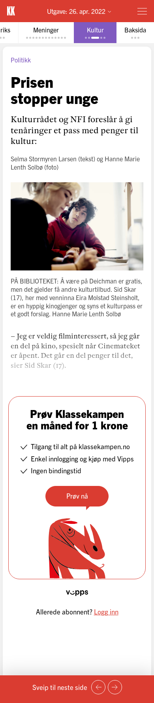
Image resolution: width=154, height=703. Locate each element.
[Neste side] (115, 687)
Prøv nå (77, 495)
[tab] (46, 32)
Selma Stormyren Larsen (44, 159)
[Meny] (142, 11)
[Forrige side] (98, 687)
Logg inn (106, 611)
